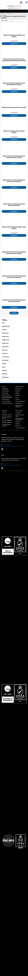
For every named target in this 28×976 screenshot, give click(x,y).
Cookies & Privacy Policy (19, 415)
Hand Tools (5, 389)
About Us (4, 412)
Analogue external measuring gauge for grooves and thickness (14, 276)
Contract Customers (7, 414)
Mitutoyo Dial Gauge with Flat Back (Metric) (14, 131)
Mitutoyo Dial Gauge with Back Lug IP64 (14, 107)
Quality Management (7, 422)
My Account (18, 425)
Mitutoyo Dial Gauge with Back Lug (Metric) (14, 35)
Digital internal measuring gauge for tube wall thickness (14, 204)
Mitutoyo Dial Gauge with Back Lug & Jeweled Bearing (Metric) (14, 83)
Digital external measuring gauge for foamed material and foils (14, 156)
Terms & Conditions (20, 427)
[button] (14, 313)
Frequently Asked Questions (6, 425)
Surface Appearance (20, 401)
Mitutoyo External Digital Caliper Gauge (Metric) (14, 227)
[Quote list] (21, 2)
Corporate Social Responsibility (19, 419)
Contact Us (18, 412)
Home (2, 13)
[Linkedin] (2, 449)
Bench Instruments (7, 397)
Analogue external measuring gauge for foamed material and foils (14, 252)
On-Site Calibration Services (6, 417)
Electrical (17, 391)
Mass (16, 397)
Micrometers (5, 393)
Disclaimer (18, 421)
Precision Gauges (6, 401)
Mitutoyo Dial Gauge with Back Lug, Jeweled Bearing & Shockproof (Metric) (14, 59)
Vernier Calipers (6, 395)
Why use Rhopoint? (7, 420)
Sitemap (17, 423)
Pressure (17, 399)
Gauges (17, 393)
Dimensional (18, 389)
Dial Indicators (5, 391)
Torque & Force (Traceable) (19, 406)
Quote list (21, 3)
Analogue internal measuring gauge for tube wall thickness (14, 300)
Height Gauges (5, 399)
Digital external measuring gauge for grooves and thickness (14, 180)
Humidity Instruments (7, 403)
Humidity (17, 395)
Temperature (18, 403)
